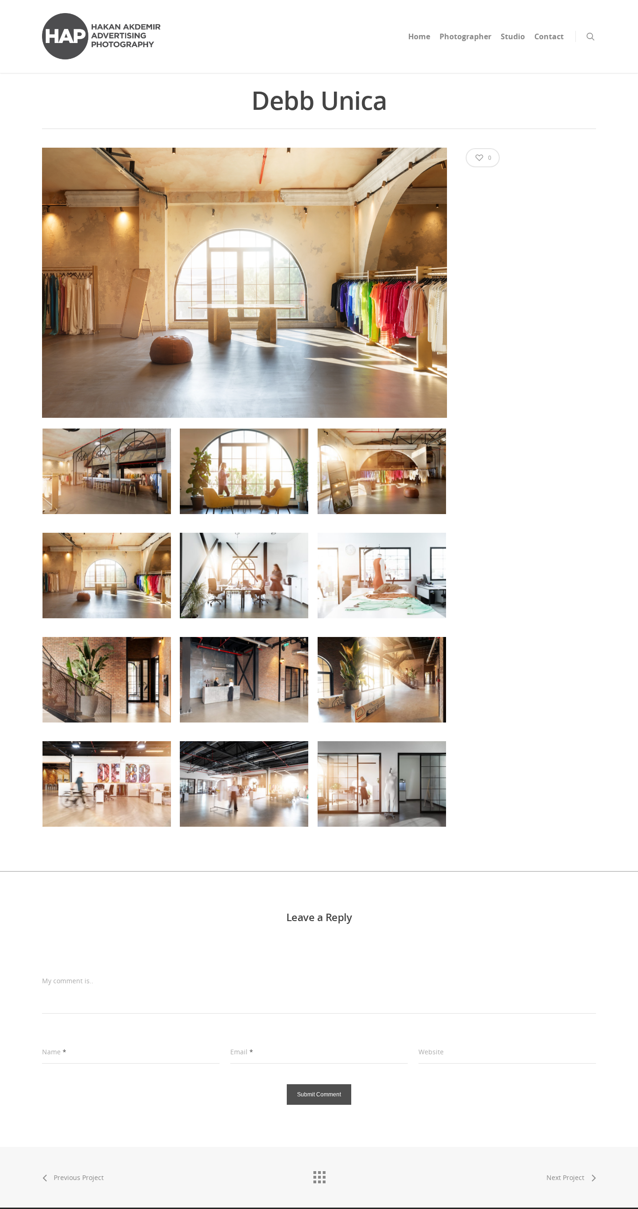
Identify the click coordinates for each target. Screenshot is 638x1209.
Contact (549, 36)
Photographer (465, 36)
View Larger (107, 462)
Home (419, 36)
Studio (513, 36)
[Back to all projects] (319, 1175)
